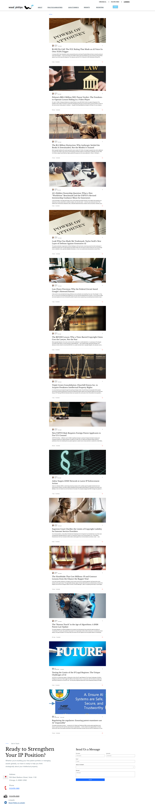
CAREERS (127, 2)
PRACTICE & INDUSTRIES (55, 7)
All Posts (50, 14)
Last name (108, 753)
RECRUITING (100, 7)
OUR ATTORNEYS (73, 7)
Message (78, 770)
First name (78, 753)
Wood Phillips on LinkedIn (17, 803)
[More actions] (103, 45)
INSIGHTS (87, 7)
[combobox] (105, 767)
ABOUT (40, 7)
